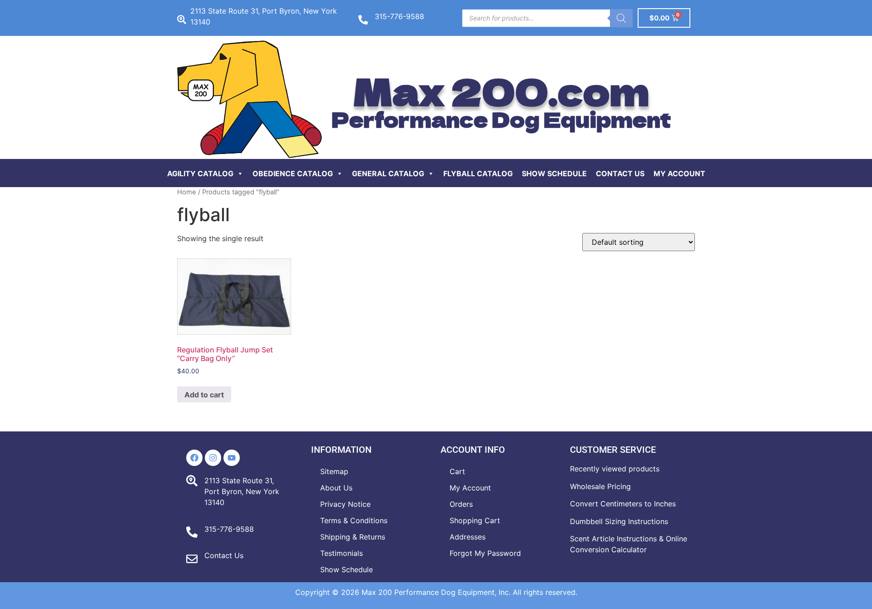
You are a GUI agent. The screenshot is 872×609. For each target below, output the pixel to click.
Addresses (468, 536)
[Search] (621, 18)
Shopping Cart (475, 520)
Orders (461, 504)
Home (186, 192)
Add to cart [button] (204, 394)
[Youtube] (231, 458)
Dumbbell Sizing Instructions (619, 521)
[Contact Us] (192, 558)
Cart (457, 471)
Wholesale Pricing (600, 486)
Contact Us (620, 173)
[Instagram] (213, 458)
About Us (336, 487)
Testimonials (341, 553)
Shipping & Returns (352, 536)
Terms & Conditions (353, 520)
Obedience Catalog (293, 173)
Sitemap (334, 471)
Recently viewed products (614, 468)
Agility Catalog (200, 173)
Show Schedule (554, 173)
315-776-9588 (399, 16)
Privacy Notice (345, 504)
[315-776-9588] (363, 20)
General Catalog (388, 173)
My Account (679, 173)
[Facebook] (194, 458)
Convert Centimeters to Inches (623, 503)
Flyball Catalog (478, 173)
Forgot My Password (485, 553)
